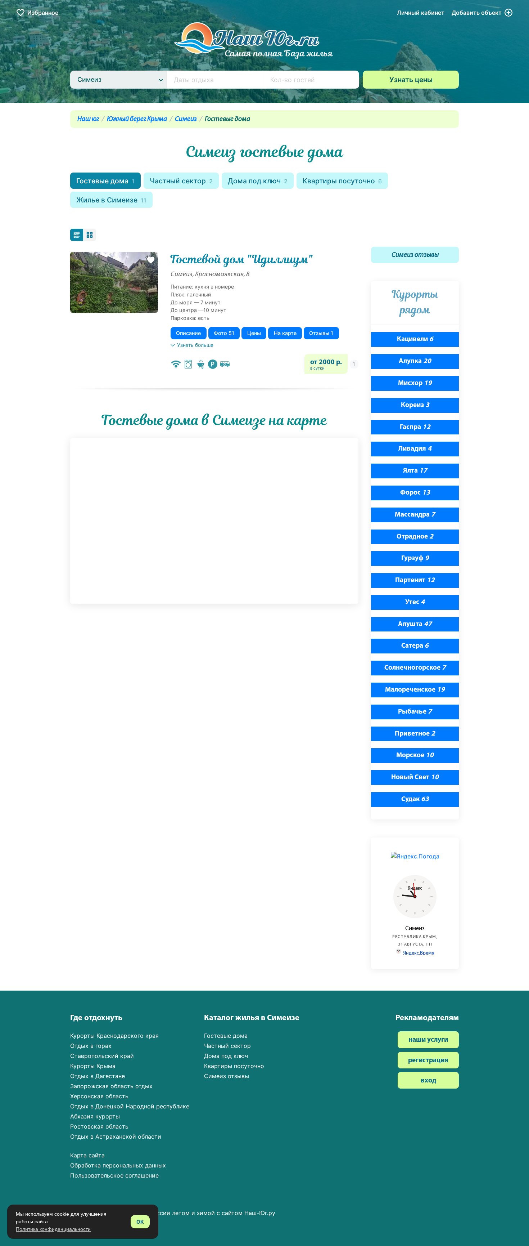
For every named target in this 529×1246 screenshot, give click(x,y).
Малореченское (415, 690)
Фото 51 (224, 333)
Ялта (415, 471)
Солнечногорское (415, 668)
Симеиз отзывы (415, 255)
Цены (254, 333)
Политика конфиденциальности (53, 1229)
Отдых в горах (91, 1045)
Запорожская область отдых (111, 1086)
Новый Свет (415, 777)
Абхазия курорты (95, 1116)
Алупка (415, 361)
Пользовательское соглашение (114, 1175)
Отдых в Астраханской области (115, 1136)
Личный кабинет (420, 12)
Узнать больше (195, 345)
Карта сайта (87, 1155)
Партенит (415, 580)
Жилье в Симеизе (111, 200)
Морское (415, 755)
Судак (415, 799)
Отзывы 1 (321, 333)
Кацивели (415, 339)
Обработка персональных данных (118, 1165)
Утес (415, 602)
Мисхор (415, 383)
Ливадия (414, 449)
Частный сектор (181, 181)
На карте (285, 333)
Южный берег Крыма (137, 119)
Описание (188, 333)
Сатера (415, 646)
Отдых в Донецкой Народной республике (129, 1106)
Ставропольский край (102, 1055)
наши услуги (428, 1040)
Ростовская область (99, 1126)
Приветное (415, 734)
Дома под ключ (258, 181)
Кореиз (415, 405)
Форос (415, 493)
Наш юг (88, 119)
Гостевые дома (105, 181)
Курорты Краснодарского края (114, 1035)
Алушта (415, 624)
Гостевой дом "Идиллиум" (242, 259)
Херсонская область (99, 1096)
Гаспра (415, 427)
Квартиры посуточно (342, 181)
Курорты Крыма (93, 1065)
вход (428, 1080)
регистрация (428, 1060)
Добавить (477, 12)
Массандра (415, 515)
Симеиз (186, 119)
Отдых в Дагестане (97, 1076)
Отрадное (415, 536)
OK (140, 1222)
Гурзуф (415, 558)
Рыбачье (415, 712)
